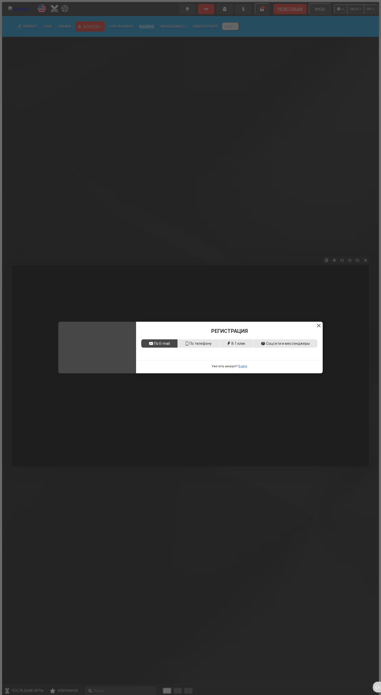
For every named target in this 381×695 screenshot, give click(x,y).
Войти (242, 412)
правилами (274, 391)
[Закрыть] (319, 280)
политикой (293, 391)
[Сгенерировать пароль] (301, 361)
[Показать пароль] (312, 361)
